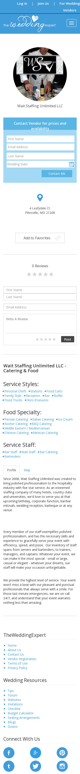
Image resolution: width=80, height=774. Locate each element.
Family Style (13, 395)
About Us (14, 650)
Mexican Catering (45, 433)
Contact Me (56, 173)
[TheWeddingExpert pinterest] (62, 752)
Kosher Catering (16, 424)
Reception (33, 395)
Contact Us (16, 654)
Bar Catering (49, 452)
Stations (36, 391)
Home (12, 645)
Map (27, 470)
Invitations (15, 704)
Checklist (14, 709)
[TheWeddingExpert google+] (35, 752)
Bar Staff (10, 452)
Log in (22, 3)
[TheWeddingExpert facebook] (8, 752)
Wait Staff (28, 452)
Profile (11, 470)
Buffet (58, 395)
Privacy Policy (17, 668)
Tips (11, 691)
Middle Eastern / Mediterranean (27, 428)
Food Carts (54, 391)
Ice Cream (65, 419)
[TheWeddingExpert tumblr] (8, 766)
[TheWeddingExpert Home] (27, 21)
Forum (12, 695)
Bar (47, 395)
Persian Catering (16, 419)
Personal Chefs (15, 391)
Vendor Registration (22, 659)
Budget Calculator (21, 713)
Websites (14, 700)
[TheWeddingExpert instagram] (62, 766)
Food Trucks (13, 400)
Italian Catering (43, 419)
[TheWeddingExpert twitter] (35, 766)
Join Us (43, 3)
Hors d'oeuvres (37, 400)
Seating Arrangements (24, 717)
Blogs (12, 722)
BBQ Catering (42, 424)
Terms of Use (18, 663)
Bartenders (12, 456)
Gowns (13, 726)
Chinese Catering (16, 433)
